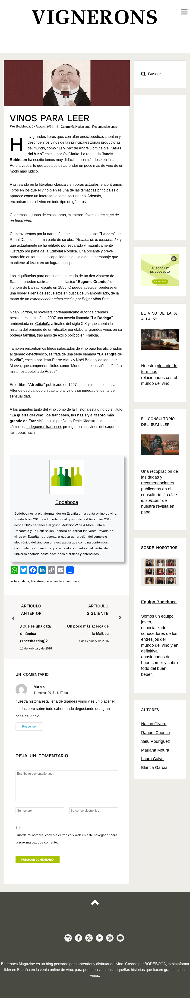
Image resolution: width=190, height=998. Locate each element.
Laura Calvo (152, 758)
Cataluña (42, 324)
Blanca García (154, 767)
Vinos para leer (49, 118)
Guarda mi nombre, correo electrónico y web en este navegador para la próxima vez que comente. (66, 838)
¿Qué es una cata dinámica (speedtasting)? (35, 623)
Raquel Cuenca (155, 732)
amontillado (99, 293)
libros (25, 581)
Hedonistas (82, 126)
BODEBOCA (155, 964)
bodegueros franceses (43, 427)
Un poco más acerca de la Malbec (88, 619)
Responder (29, 726)
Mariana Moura (155, 750)
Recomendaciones (104, 126)
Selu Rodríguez (155, 741)
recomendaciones (58, 581)
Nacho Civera (153, 724)
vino (76, 581)
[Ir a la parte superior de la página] (95, 906)
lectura (14, 581)
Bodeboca (66, 502)
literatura (37, 581)
